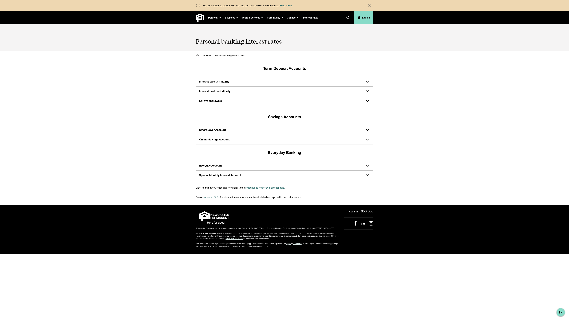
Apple (288, 244)
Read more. (286, 5)
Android (297, 244)
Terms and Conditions (234, 238)
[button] (214, 17)
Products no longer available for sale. (265, 187)
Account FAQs (211, 197)
